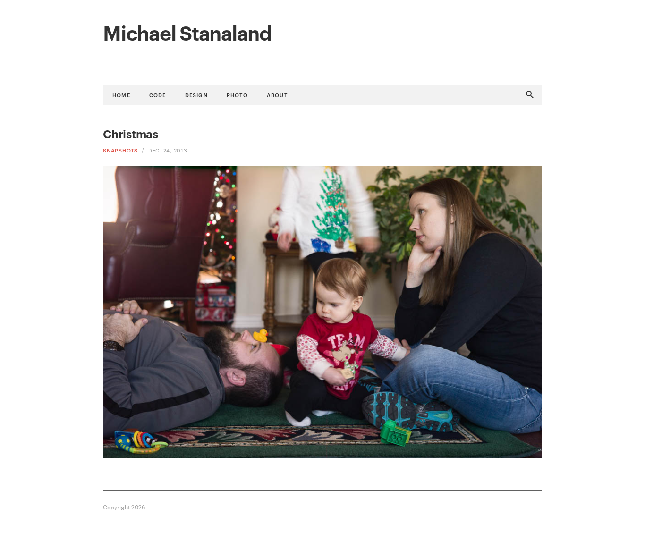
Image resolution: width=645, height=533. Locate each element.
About (277, 94)
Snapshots (120, 149)
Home (121, 94)
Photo (237, 94)
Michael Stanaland (187, 31)
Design (196, 94)
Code (157, 94)
